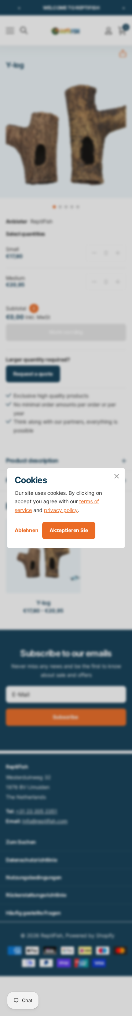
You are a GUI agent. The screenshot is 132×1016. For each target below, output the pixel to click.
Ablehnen (26, 530)
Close (117, 476)
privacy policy (61, 510)
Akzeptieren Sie (69, 530)
